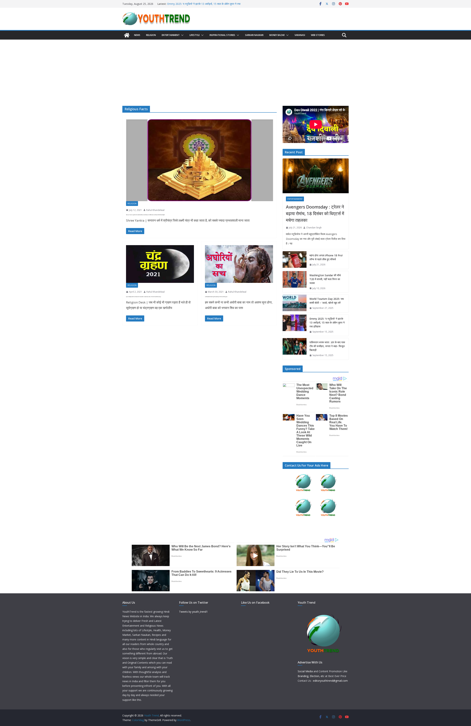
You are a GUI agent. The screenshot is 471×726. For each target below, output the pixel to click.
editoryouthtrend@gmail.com (330, 680)
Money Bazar (277, 35)
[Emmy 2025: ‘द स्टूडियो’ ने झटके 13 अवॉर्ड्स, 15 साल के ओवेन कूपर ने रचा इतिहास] (295, 325)
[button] (182, 35)
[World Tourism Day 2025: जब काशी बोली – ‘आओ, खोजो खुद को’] (295, 303)
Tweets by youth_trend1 (193, 611)
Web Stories (318, 35)
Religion (151, 35)
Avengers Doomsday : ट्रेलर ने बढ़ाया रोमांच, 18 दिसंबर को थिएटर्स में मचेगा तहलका (315, 213)
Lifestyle (195, 35)
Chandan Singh (314, 227)
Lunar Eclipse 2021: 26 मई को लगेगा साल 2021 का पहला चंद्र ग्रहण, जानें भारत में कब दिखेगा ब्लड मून (143, 296)
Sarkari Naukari (254, 35)
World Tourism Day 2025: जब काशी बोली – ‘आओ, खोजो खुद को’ (200, 4)
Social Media (305, 671)
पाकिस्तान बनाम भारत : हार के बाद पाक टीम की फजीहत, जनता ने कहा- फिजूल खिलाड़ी (327, 346)
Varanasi (300, 35)
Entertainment (171, 35)
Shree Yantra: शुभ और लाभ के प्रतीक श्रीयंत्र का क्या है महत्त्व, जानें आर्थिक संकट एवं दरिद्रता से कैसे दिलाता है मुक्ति (145, 214)
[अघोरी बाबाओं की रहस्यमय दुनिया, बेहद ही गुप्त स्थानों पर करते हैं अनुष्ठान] (239, 264)
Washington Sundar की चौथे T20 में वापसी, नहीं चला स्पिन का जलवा (325, 279)
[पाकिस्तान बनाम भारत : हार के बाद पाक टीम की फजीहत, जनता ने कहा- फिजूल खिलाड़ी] (295, 349)
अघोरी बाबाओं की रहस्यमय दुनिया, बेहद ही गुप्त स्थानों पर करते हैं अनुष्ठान (216, 296)
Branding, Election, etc (311, 676)
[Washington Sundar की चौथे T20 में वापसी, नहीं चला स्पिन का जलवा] (295, 282)
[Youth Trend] (126, 35)
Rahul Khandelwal (155, 210)
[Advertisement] (235, 67)
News (137, 35)
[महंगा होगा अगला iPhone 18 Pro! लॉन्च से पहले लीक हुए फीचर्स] (295, 260)
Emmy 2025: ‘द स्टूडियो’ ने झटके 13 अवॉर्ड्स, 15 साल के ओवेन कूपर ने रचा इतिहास (327, 322)
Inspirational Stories (222, 35)
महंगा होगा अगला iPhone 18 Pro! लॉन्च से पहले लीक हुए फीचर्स (326, 257)
